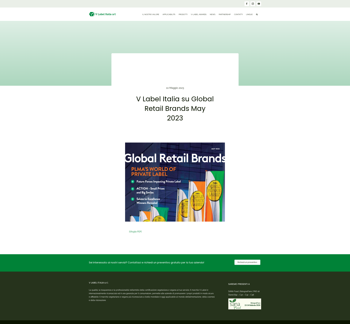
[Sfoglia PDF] (135, 231)
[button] (257, 14)
